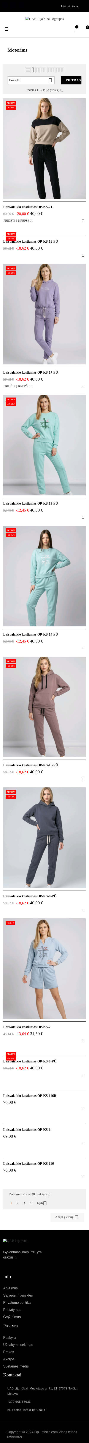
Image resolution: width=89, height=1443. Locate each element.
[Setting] (66, 30)
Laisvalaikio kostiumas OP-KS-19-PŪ (30, 241)
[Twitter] (13, 5)
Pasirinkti (30, 80)
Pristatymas (12, 1310)
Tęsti (41, 1203)
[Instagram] (22, 5)
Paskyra (9, 1337)
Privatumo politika (17, 1302)
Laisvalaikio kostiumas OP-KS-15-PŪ (30, 765)
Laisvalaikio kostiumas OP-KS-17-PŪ (30, 372)
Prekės (8, 1352)
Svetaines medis (16, 1366)
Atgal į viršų (66, 1217)
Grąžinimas (12, 1317)
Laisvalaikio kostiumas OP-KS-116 (28, 1163)
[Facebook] (5, 5)
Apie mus (10, 1288)
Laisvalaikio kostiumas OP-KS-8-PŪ (29, 1061)
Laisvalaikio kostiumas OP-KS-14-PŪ (30, 634)
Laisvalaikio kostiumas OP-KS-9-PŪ (29, 896)
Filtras (73, 80)
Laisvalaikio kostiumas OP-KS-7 (27, 1027)
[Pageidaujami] (75, 30)
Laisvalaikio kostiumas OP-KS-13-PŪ (30, 503)
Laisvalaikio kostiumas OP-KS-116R (29, 1095)
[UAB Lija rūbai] (15, 1240)
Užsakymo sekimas (18, 1345)
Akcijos (8, 1359)
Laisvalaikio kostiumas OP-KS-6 (27, 1129)
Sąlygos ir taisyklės (18, 1295)
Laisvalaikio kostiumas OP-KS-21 (27, 207)
